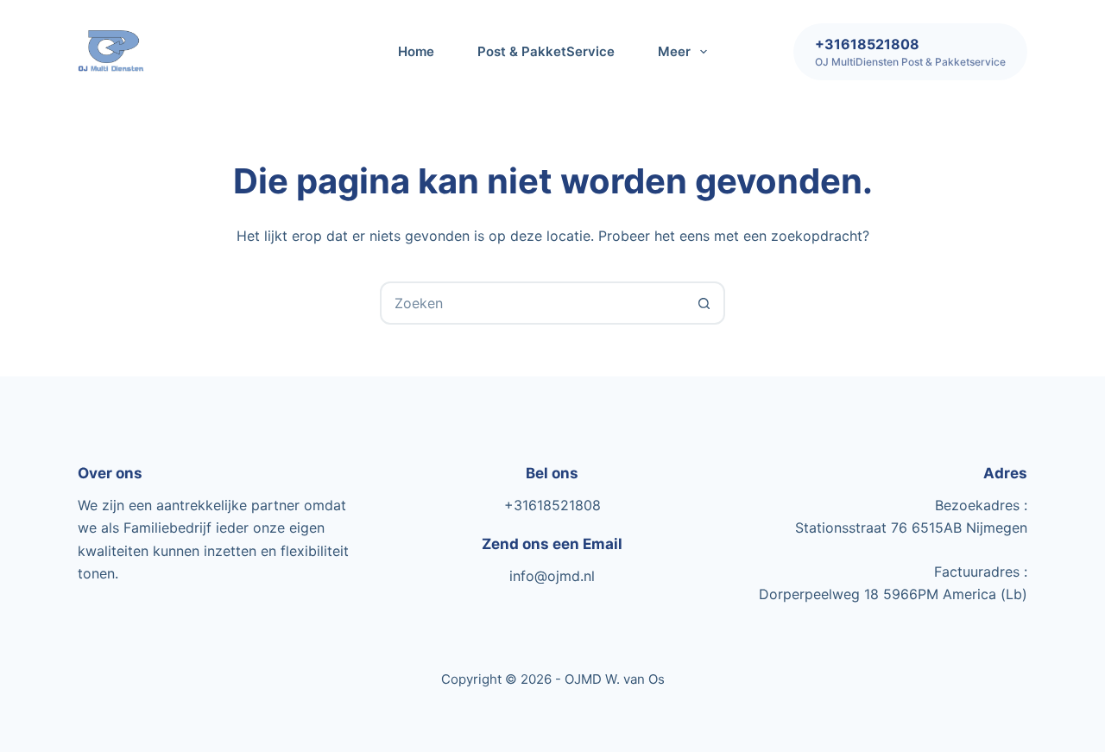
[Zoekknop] (703, 303)
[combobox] (533, 303)
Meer (674, 51)
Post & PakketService (546, 51)
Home (416, 51)
